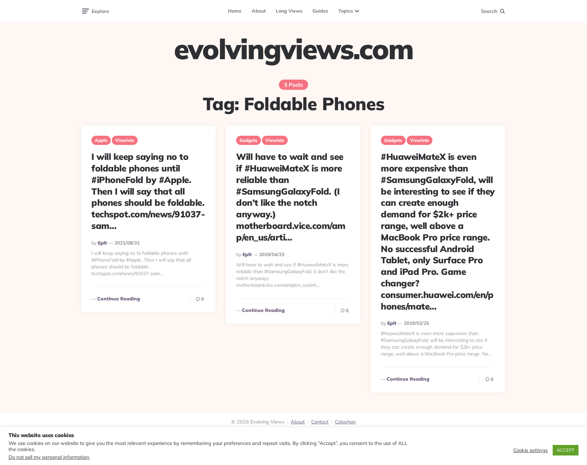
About (259, 11)
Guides (320, 11)
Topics (345, 11)
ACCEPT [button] (565, 450)
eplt (102, 243)
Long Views (289, 11)
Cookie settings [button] (530, 450)
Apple (101, 140)
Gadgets (248, 140)
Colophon (345, 422)
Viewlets (124, 140)
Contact (319, 422)
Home (235, 11)
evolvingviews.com (293, 49)
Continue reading (118, 298)
